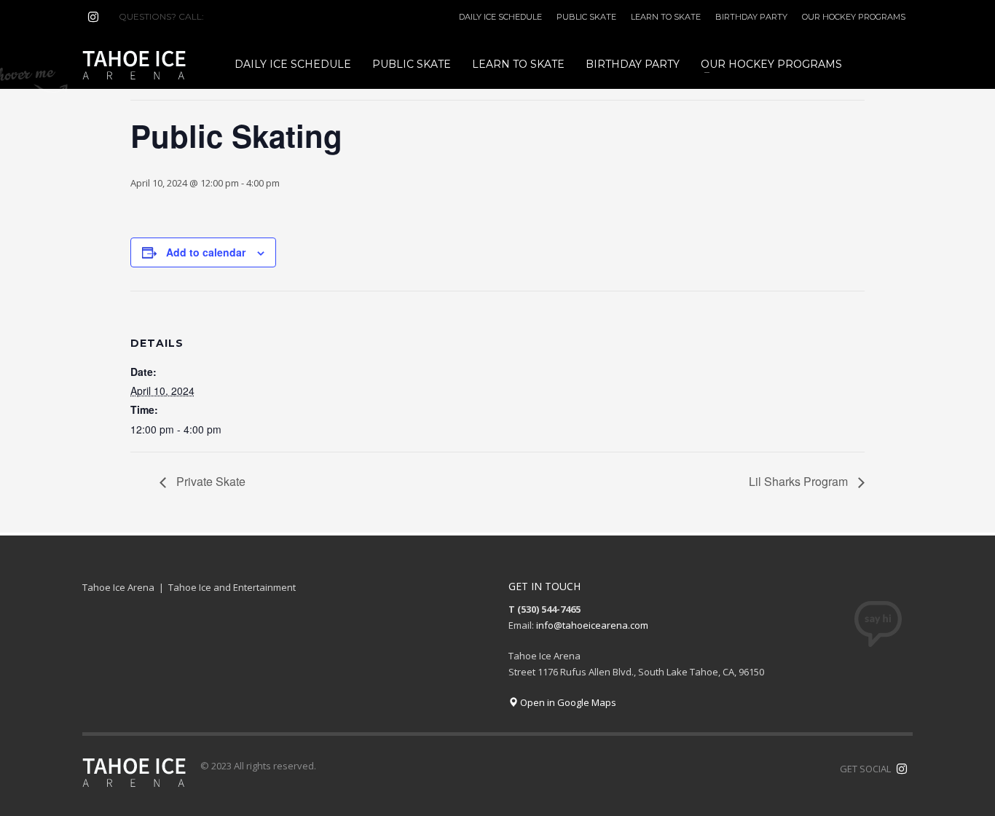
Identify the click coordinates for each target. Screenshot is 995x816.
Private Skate (209, 481)
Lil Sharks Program (800, 481)
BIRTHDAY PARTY (751, 17)
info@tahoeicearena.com (592, 625)
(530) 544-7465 (241, 16)
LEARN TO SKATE (666, 17)
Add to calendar (205, 252)
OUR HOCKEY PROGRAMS (853, 17)
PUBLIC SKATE (586, 17)
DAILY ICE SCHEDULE (500, 17)
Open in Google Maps (567, 702)
